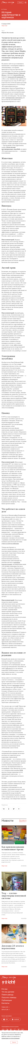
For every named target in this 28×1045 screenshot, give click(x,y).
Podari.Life (5, 1007)
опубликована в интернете (14, 98)
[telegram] (18, 809)
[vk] (4, 809)
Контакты (5, 1003)
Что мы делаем (8, 992)
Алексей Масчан (18, 75)
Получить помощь (9, 997)
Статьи (5, 9)
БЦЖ (21, 770)
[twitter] (14, 809)
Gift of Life (5, 1009)
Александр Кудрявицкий (15, 77)
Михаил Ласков (13, 73)
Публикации (7, 1000)
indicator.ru (9, 668)
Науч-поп (4, 866)
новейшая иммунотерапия (11, 563)
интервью (16, 685)
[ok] (9, 809)
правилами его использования (10, 1038)
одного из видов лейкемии (10, 543)
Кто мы (4, 989)
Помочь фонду (7, 995)
